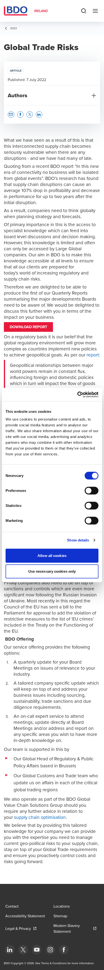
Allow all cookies (52, 555)
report (93, 354)
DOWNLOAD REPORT (28, 327)
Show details (78, 540)
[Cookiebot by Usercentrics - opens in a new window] (77, 394)
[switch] (91, 490)
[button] (11, 114)
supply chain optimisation (40, 817)
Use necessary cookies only (52, 571)
